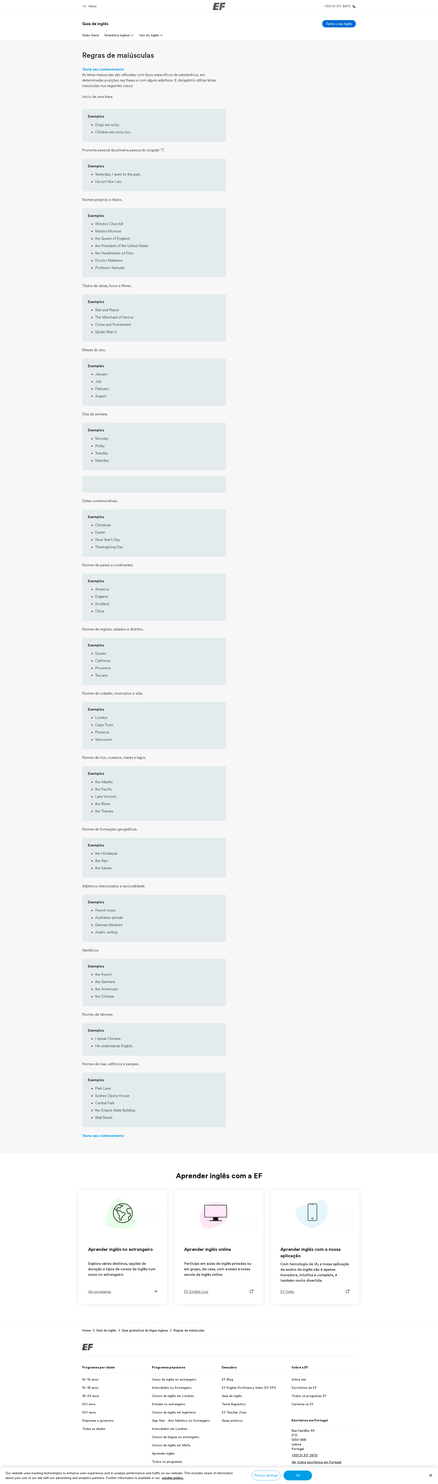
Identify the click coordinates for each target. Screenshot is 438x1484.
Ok (298, 1475)
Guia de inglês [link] (106, 1330)
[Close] (431, 1475)
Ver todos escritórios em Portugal (316, 1462)
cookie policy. (173, 1478)
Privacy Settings (266, 1475)
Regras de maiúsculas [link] (188, 1330)
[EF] (219, 6)
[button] (90, 6)
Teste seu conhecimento (103, 69)
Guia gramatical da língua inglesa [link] (145, 1330)
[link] (95, 23)
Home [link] (86, 1330)
